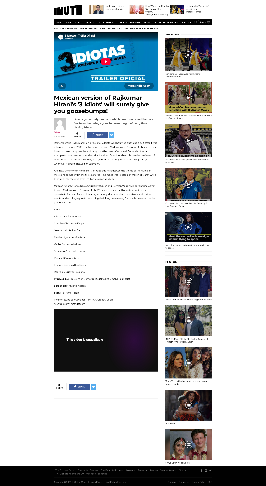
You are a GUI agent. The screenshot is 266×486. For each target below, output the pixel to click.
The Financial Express (112, 470)
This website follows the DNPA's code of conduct (81, 473)
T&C (210, 482)
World (78, 22)
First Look (170, 423)
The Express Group (65, 470)
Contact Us (184, 482)
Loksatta (130, 470)
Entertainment (106, 22)
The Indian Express (88, 470)
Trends (122, 22)
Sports (90, 22)
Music (147, 22)
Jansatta (142, 470)
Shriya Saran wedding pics (177, 463)
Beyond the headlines (166, 22)
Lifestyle (135, 22)
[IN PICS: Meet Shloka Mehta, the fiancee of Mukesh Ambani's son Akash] (188, 320)
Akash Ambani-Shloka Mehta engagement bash (188, 299)
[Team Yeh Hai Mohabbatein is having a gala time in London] (188, 362)
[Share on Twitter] (111, 135)
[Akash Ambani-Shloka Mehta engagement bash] (188, 281)
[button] (204, 22)
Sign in (203, 22)
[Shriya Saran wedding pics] (188, 444)
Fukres (57, 132)
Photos (186, 22)
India (68, 22)
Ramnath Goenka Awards (162, 470)
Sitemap (183, 470)
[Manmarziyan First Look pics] (188, 405)
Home (59, 22)
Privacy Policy (198, 482)
